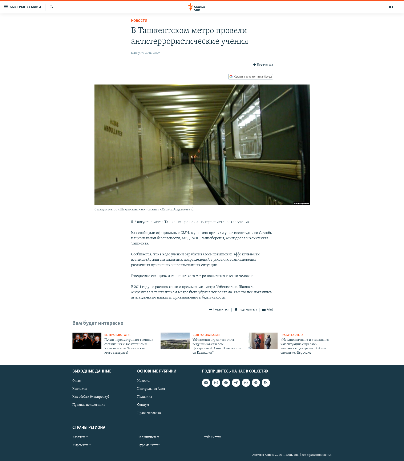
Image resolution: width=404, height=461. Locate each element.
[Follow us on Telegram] (236, 383)
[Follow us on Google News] (256, 383)
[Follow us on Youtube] (206, 383)
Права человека (291, 335)
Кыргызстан (81, 445)
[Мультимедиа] (391, 7)
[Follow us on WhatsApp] (246, 383)
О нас (76, 381)
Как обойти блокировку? (90, 397)
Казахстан (80, 437)
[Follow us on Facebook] (226, 383)
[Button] (263, 64)
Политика (144, 397)
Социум (143, 405)
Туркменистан (149, 445)
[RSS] (266, 383)
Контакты (79, 389)
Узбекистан (212, 437)
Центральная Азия (118, 335)
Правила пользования (88, 405)
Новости (139, 21)
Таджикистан (148, 437)
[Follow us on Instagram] (216, 383)
